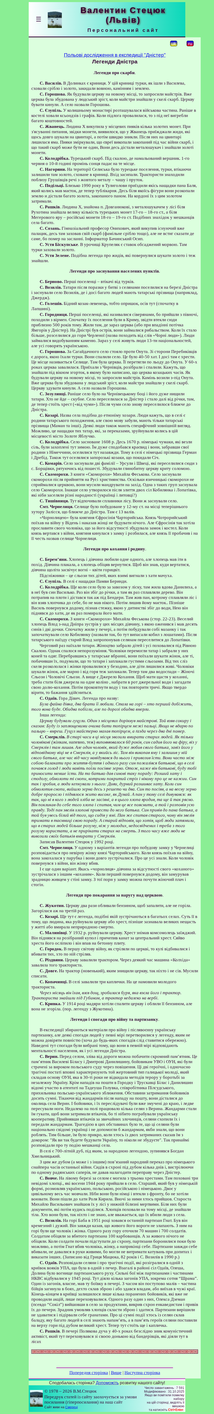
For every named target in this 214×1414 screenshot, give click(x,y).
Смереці (71, 1407)
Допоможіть (107, 1383)
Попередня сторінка (88, 1372)
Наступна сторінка (142, 1372)
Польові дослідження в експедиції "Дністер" (115, 55)
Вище (116, 1372)
